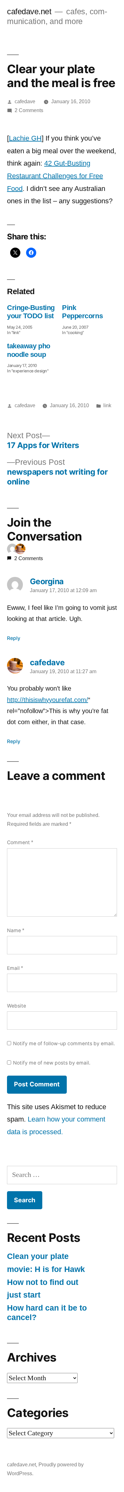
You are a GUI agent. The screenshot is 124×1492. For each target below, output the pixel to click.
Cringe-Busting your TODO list (31, 312)
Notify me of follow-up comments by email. (64, 1043)
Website (16, 1006)
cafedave (25, 101)
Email (15, 968)
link (107, 405)
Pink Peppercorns (82, 312)
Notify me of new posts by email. (51, 1063)
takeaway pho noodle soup (28, 350)
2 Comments (29, 110)
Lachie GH (25, 138)
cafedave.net (29, 11)
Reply (13, 638)
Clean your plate (38, 1256)
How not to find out (42, 1282)
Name (15, 930)
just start (23, 1295)
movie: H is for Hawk (46, 1269)
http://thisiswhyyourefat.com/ (47, 699)
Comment (20, 842)
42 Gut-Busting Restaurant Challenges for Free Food (55, 175)
